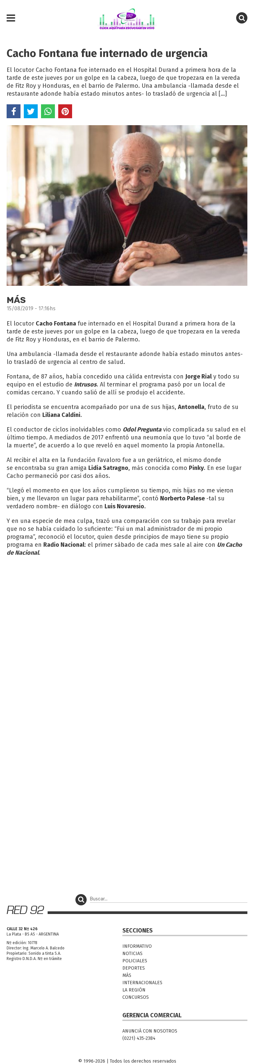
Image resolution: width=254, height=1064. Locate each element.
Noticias (132, 953)
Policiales (134, 961)
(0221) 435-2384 (138, 1038)
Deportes (133, 968)
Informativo (137, 946)
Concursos (135, 997)
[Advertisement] (127, 610)
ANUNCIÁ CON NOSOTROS (149, 1031)
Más (126, 975)
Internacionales (142, 983)
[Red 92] (127, 18)
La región (134, 990)
